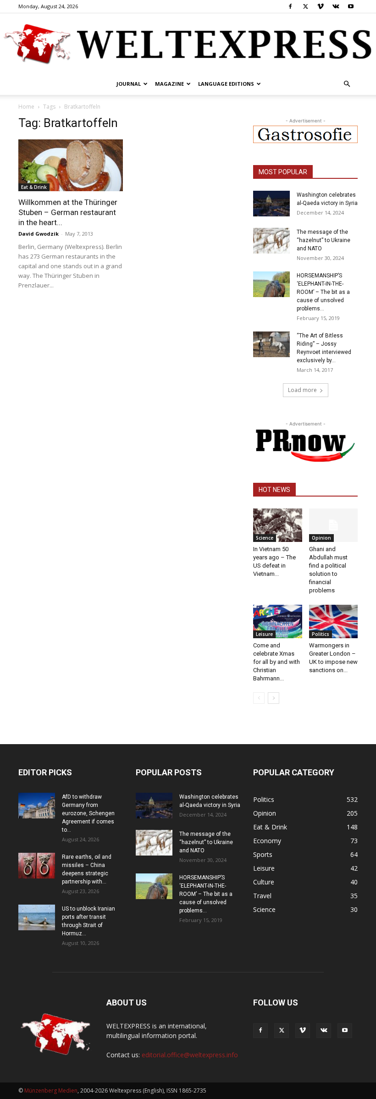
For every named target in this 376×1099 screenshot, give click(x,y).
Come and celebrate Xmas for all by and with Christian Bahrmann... (276, 662)
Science (264, 538)
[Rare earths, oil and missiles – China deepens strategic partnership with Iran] (36, 865)
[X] (305, 6)
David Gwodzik (38, 233)
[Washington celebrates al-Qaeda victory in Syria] (271, 203)
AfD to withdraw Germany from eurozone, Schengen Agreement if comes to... (88, 813)
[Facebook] (290, 6)
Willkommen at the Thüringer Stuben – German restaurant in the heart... (67, 212)
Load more (302, 390)
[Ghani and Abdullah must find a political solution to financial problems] (333, 525)
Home (26, 106)
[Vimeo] (320, 6)
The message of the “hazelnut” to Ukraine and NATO (323, 240)
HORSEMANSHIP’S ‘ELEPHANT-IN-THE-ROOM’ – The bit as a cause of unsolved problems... (323, 292)
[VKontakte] (336, 6)
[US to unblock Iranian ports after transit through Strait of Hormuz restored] (36, 917)
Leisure (264, 634)
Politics (320, 634)
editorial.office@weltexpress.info (190, 1054)
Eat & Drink (34, 187)
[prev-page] (259, 698)
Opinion (321, 538)
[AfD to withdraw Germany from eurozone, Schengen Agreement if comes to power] (36, 805)
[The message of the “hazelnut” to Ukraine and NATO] (271, 241)
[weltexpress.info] (188, 43)
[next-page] (273, 698)
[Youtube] (351, 6)
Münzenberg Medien (50, 1090)
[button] (347, 84)
